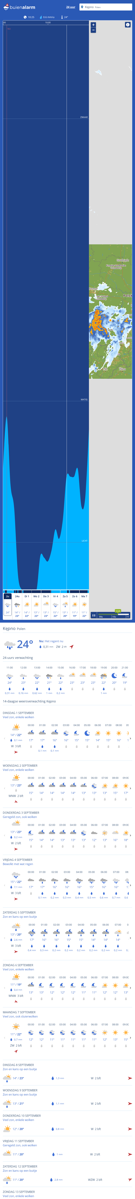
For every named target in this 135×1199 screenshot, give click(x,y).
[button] (110, 320)
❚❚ (94, 615)
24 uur (70, 7)
